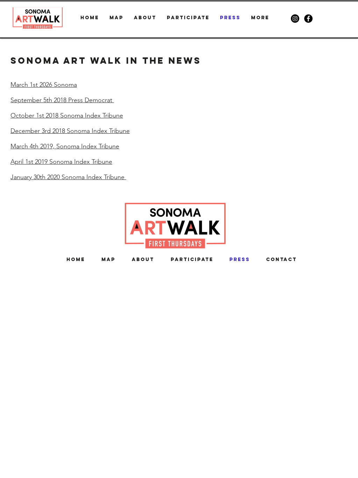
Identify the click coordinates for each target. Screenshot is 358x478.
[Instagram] (295, 18)
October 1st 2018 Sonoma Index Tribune (66, 115)
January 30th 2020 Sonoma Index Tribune (68, 177)
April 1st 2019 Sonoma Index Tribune (61, 162)
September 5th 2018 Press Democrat (62, 100)
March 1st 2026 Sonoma (43, 85)
